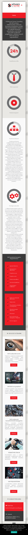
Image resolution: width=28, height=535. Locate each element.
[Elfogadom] (26, 529)
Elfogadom (14, 532)
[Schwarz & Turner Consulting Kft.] (14, 5)
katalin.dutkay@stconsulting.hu (13, 508)
